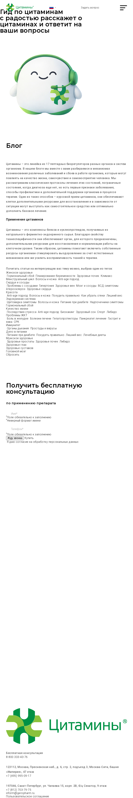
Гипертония (47, 285)
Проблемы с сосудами (22, 285)
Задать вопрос (90, 7)
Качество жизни (17, 308)
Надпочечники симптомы (107, 302)
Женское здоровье (19, 272)
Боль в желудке (18, 318)
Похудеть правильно (66, 295)
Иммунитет (13, 325)
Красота (12, 292)
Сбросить (12, 354)
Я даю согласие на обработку (43, 441)
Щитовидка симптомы (22, 302)
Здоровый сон (86, 312)
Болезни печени (41, 318)
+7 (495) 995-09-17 (18, 775)
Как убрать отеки (93, 295)
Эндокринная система (21, 298)
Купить (29, 438)
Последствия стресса (22, 312)
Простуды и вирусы (43, 328)
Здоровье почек (88, 276)
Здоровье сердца (39, 289)
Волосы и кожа (46, 279)
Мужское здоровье (19, 338)
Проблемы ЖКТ (16, 315)
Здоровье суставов (19, 348)
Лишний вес (114, 295)
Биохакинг (68, 312)
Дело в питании (16, 331)
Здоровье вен (65, 285)
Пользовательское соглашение (27, 796)
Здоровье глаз (16, 344)
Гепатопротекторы (66, 318)
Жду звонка (14, 438)
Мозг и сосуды (86, 285)
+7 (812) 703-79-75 (18, 789)
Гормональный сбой (21, 276)
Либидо (112, 312)
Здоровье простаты (21, 341)
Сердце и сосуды (17, 282)
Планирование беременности (56, 276)
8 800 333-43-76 (17, 757)
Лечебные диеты (94, 335)
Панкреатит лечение (93, 318)
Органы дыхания (18, 328)
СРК (16, 321)
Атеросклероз (16, 289)
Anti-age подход (68, 279)
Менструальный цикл (20, 279)
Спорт (101, 312)
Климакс (107, 276)
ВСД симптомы (108, 285)
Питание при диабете (74, 302)
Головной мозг (16, 351)
